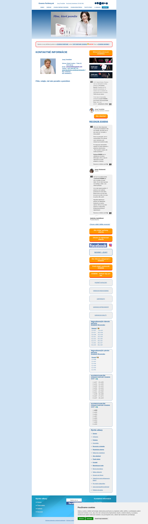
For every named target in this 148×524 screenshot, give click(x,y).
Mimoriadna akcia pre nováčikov (101, 53)
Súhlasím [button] (81, 518)
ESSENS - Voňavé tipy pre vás (100, 274)
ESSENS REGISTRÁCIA (76, 7)
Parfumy (95, 440)
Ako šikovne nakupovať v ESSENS (101, 259)
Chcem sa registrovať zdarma (101, 238)
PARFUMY (49, 7)
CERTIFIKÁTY (101, 299)
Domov (39, 502)
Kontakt (105, 7)
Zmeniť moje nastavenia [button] (101, 518)
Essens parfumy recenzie (61, 7)
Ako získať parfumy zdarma (101, 231)
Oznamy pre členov (98, 475)
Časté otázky (88, 7)
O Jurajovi (98, 7)
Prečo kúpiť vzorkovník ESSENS (100, 267)
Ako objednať (101, 116)
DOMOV (42, 7)
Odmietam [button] (89, 518)
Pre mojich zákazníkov (99, 483)
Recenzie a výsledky (99, 446)
